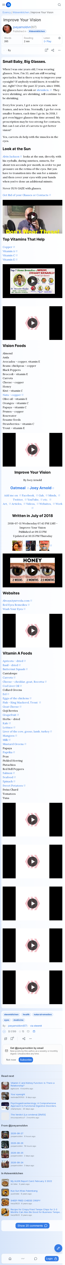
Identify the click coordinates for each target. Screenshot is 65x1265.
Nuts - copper (12, 395)
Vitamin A (9, 251)
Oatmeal (18, 488)
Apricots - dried (13, 661)
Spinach (8, 781)
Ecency (7, 12)
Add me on (11, 495)
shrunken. (43, 90)
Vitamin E (9, 259)
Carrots (8, 677)
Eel (4, 694)
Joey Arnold (41, 488)
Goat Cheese (11, 706)
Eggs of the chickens (16, 698)
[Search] (59, 5)
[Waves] (22, 1258)
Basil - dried (10, 665)
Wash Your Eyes (13, 609)
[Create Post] (58, 1248)
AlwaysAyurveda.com (16, 600)
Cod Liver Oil (11, 686)
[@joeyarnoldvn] (7, 29)
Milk (5, 739)
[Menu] (59, 50)
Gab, (42, 495)
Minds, (53, 495)
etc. (46, 499)
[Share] (52, 50)
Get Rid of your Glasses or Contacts (25, 195)
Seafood (8, 777)
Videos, (31, 503)
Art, (5, 503)
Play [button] (49, 41)
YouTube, (33, 499)
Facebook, (28, 495)
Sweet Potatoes (13, 785)
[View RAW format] (6, 1038)
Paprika (7, 752)
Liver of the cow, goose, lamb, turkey (26, 731)
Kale (5, 723)
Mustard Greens (13, 744)
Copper (7, 247)
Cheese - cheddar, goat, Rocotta (23, 681)
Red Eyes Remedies (15, 604)
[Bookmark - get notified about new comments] (46, 50)
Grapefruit (9, 715)
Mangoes (8, 735)
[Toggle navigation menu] (3, 5)
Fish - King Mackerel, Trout (20, 702)
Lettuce (8, 727)
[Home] (10, 1258)
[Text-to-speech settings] (59, 38)
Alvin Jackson (11, 156)
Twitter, (18, 499)
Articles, (17, 503)
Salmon (7, 773)
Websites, (45, 503)
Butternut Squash (14, 669)
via (36, 1025)
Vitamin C (9, 255)
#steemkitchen (21, 12)
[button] (4, 1031)
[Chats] (35, 1258)
